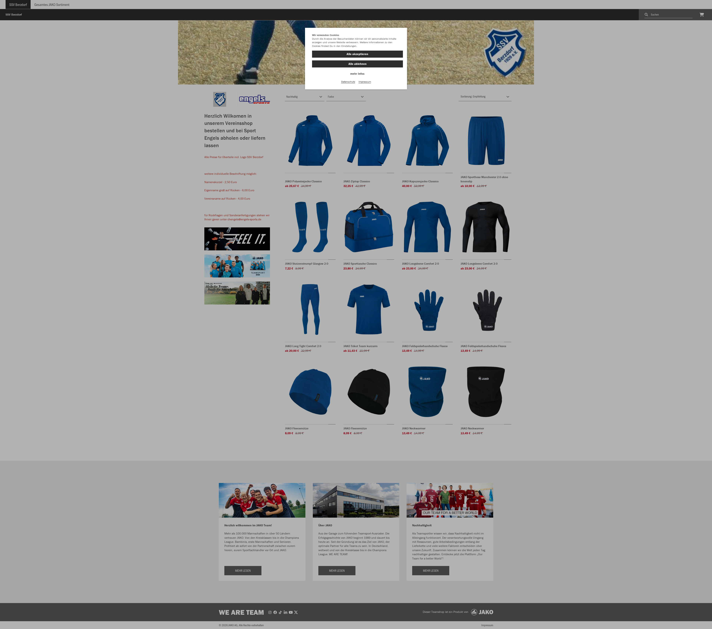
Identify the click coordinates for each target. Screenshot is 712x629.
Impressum (365, 81)
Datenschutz (348, 81)
